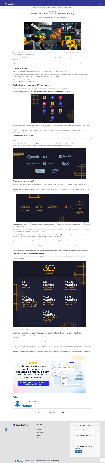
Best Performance (66, 7)
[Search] (99, 4)
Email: (76, 441)
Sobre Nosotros (55, 1)
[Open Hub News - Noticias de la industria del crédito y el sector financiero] (12, 4)
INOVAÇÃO (64, 412)
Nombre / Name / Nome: (81, 429)
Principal (39, 424)
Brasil (50, 11)
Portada (35, 7)
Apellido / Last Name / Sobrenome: (83, 435)
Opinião (48, 7)
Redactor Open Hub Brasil (61, 17)
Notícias (42, 7)
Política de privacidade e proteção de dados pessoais (46, 460)
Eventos (49, 1)
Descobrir (39, 435)
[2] (36, 329)
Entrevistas (56, 7)
